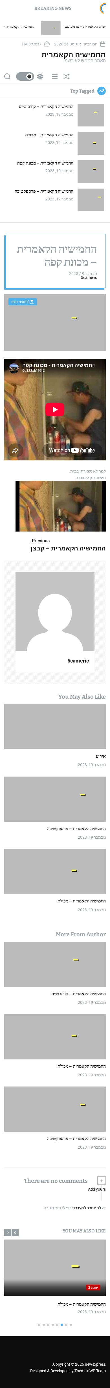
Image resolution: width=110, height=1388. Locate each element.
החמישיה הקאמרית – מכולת (49, 134)
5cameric (89, 277)
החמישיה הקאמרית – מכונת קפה (45, 163)
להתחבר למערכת (86, 1208)
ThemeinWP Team (90, 1371)
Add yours (97, 1189)
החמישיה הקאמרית (73, 54)
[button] (15, 1232)
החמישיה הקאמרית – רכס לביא (35, 26)
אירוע (101, 756)
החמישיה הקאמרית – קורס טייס (46, 106)
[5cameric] (55, 611)
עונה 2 (86, 1287)
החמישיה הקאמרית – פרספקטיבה (44, 191)
